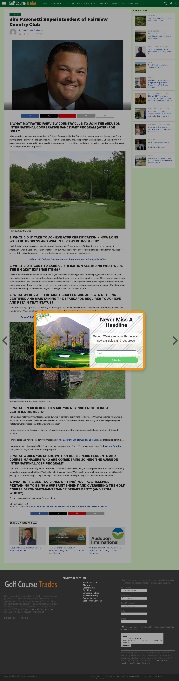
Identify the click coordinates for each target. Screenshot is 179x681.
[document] (89, 340)
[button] (138, 317)
